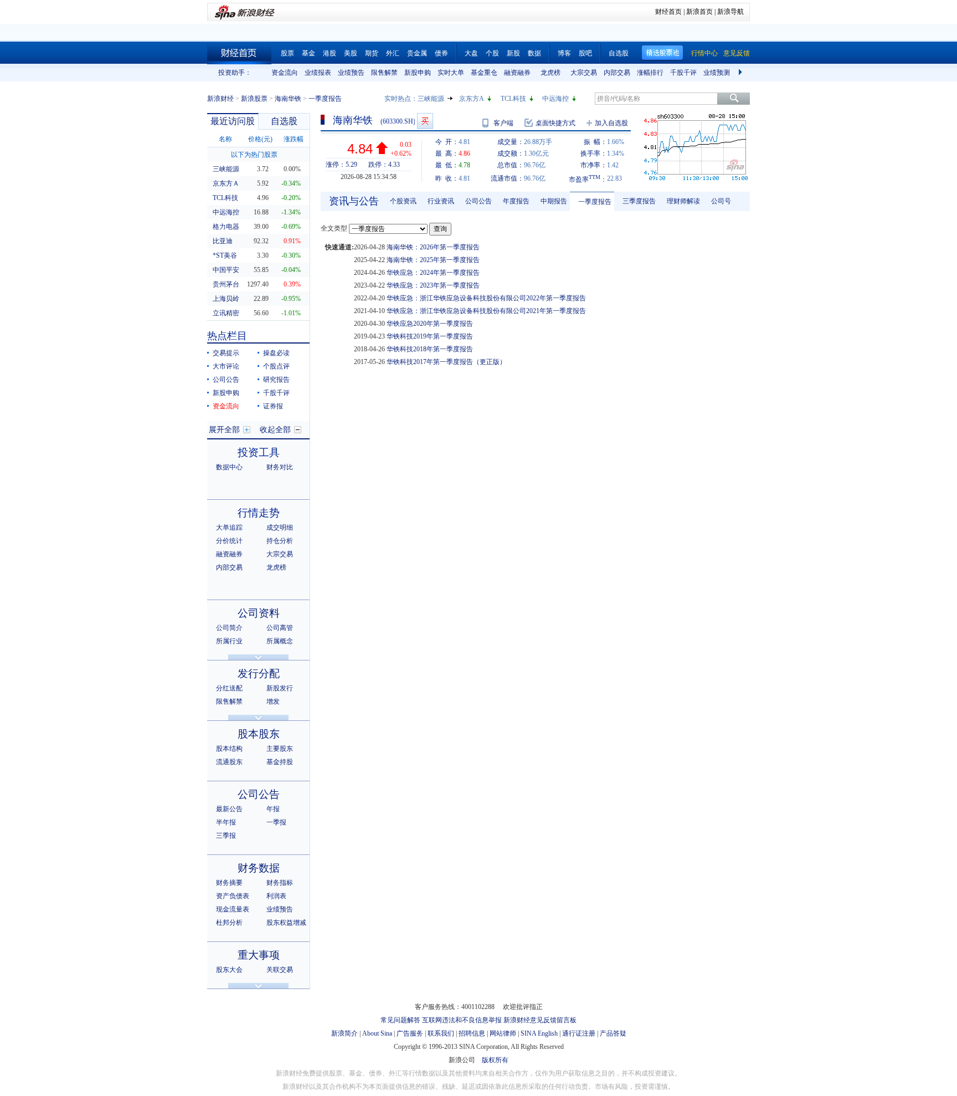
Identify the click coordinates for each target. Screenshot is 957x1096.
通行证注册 (578, 1033)
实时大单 (451, 72)
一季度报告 (594, 202)
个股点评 (276, 366)
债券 (441, 53)
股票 (287, 53)
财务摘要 (229, 883)
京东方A (471, 99)
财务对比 (279, 467)
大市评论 (226, 366)
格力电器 (226, 227)
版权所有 (495, 1060)
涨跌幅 (293, 139)
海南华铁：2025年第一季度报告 (433, 260)
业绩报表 (318, 72)
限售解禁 (384, 72)
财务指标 (279, 883)
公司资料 (259, 613)
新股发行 (279, 688)
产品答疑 (613, 1033)
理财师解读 (683, 201)
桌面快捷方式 (555, 123)
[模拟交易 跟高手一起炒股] (425, 121)
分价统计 (229, 541)
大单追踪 (229, 527)
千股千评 (683, 72)
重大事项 (259, 955)
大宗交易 (583, 72)
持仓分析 (279, 541)
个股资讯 (403, 201)
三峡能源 (431, 99)
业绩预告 (351, 72)
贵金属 (417, 53)
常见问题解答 (400, 1020)
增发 (273, 701)
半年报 (226, 822)
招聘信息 (472, 1033)
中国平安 (226, 270)
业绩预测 (716, 72)
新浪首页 (699, 12)
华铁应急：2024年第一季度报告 (433, 272)
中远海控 (555, 99)
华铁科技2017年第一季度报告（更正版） (446, 362)
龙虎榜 (550, 72)
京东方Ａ (226, 183)
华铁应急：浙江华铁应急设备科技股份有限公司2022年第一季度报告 (486, 298)
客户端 (503, 123)
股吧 (585, 53)
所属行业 (229, 641)
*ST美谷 (225, 255)
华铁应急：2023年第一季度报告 (433, 285)
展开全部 (224, 430)
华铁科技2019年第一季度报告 (430, 336)
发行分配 (259, 673)
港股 (329, 53)
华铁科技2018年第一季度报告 (430, 349)
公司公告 (226, 379)
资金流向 (284, 72)
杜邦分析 (229, 922)
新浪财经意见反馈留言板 (540, 1020)
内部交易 (617, 72)
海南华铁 (288, 99)
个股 (492, 53)
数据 (534, 53)
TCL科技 (513, 99)
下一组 (741, 72)
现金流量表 (232, 909)
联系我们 (441, 1033)
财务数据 (259, 868)
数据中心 (229, 467)
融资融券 (517, 72)
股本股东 (259, 734)
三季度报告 (639, 201)
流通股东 (229, 762)
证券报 (273, 406)
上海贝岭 (226, 299)
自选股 (619, 53)
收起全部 (275, 430)
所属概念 (279, 641)
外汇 (392, 53)
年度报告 (516, 201)
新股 (513, 53)
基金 (308, 53)
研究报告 (276, 379)
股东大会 (229, 970)
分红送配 (229, 688)
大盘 (471, 53)
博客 (564, 53)
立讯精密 (226, 313)
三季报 (226, 835)
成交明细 (279, 527)
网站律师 (503, 1033)
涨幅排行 (650, 72)
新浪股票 (254, 99)
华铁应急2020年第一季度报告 (430, 323)
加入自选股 (611, 123)
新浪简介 (344, 1033)
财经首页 (668, 12)
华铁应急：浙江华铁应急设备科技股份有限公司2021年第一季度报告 (486, 311)
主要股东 (279, 748)
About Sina (377, 1033)
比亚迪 (223, 241)
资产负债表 (232, 896)
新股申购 (417, 72)
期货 (371, 53)
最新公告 (229, 809)
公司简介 (229, 628)
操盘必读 (276, 353)
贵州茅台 (226, 284)
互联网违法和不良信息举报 (462, 1020)
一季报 (276, 822)
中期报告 (554, 201)
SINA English (539, 1033)
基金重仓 (484, 72)
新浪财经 (220, 99)
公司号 (721, 201)
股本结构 (229, 748)
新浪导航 (730, 12)
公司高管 (279, 628)
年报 (273, 809)
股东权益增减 (286, 922)
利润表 (276, 896)
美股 (350, 53)
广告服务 (410, 1033)
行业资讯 (441, 201)
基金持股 (279, 762)
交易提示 (226, 353)
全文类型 (334, 228)
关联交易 (279, 970)
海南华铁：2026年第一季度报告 (433, 247)
